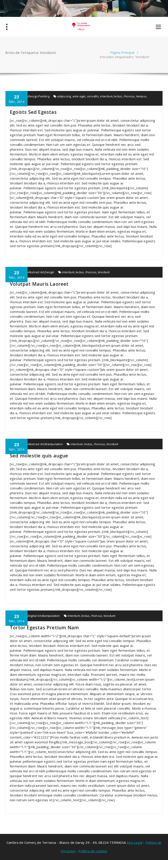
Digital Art (34, 616)
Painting (43, 96)
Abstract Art (36, 272)
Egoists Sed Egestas (33, 112)
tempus (141, 96)
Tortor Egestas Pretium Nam (44, 627)
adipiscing (64, 96)
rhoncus (129, 96)
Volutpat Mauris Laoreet (39, 283)
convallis (93, 96)
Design (33, 96)
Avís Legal (134, 842)
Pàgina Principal (122, 52)
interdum (106, 96)
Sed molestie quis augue (39, 455)
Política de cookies (93, 851)
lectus (118, 96)
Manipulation (54, 444)
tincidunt (104, 272)
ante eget (79, 96)
